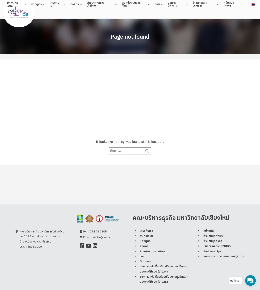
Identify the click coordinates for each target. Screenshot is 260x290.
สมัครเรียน (146, 236)
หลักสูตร (36, 4)
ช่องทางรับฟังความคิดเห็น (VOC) (223, 256)
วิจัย (157, 4)
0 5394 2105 (98, 231)
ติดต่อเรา (145, 261)
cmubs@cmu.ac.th (103, 237)
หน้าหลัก (208, 231)
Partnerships (212, 251)
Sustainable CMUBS (217, 246)
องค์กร (74, 4)
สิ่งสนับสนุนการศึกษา (153, 251)
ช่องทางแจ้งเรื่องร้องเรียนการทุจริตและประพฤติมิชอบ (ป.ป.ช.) (164, 269)
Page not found (130, 36)
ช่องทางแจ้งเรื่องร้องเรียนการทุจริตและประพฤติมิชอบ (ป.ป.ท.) (164, 279)
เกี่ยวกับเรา (146, 231)
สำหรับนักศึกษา (213, 236)
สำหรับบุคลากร (212, 241)
